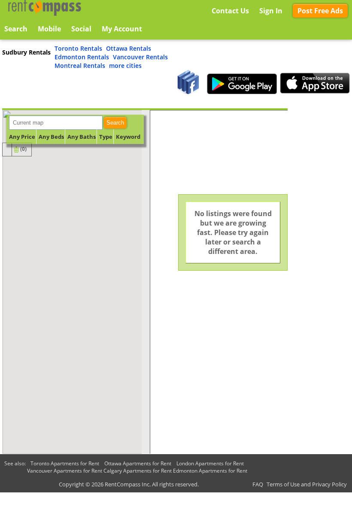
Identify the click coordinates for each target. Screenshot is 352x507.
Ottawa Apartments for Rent (137, 463)
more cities (125, 65)
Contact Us (230, 10)
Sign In (270, 10)
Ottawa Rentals (128, 48)
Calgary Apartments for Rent (137, 470)
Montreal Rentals (80, 65)
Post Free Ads (320, 10)
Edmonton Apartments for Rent (210, 470)
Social (81, 29)
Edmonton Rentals (82, 57)
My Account (122, 29)
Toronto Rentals (78, 48)
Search (115, 122)
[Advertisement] (320, 237)
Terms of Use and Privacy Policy (307, 484)
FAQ (257, 484)
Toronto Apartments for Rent (64, 463)
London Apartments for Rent (210, 463)
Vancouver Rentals (140, 57)
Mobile (49, 29)
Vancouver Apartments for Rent (64, 470)
